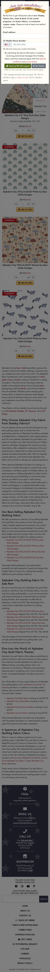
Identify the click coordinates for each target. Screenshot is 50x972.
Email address (9, 32)
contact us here (22, 77)
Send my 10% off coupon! (18, 66)
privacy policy (31, 61)
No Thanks (39, 66)
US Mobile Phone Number (15, 40)
